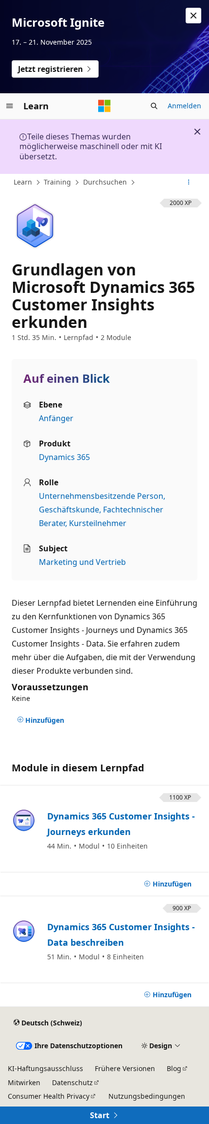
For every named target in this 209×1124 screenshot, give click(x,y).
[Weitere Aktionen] (188, 182)
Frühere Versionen (125, 1068)
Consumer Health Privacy (48, 1096)
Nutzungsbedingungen (146, 1096)
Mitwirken (24, 1082)
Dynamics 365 (64, 457)
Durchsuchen (105, 182)
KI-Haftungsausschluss (45, 1068)
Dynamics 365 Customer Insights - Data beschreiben (121, 934)
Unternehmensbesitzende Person (101, 496)
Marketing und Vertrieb (82, 562)
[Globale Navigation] (9, 106)
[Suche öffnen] (154, 106)
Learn (23, 182)
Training (57, 182)
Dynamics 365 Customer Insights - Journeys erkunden (121, 823)
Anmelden (184, 105)
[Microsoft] (104, 106)
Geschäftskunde (69, 509)
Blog (174, 1068)
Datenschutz (72, 1082)
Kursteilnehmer (97, 523)
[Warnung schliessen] (193, 15)
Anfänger (56, 418)
